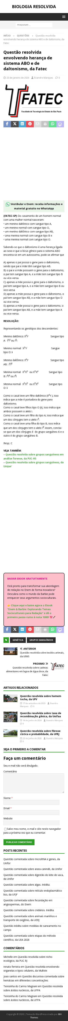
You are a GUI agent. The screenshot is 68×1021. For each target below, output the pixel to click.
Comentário (10, 771)
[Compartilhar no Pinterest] (30, 124)
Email (6, 808)
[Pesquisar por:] (34, 24)
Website (8, 818)
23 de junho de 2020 (32, 738)
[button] (63, 16)
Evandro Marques (43, 77)
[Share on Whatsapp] (52, 124)
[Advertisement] (34, 166)
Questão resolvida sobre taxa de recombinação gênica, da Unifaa (40, 714)
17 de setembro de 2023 (34, 703)
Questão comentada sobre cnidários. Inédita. (28, 910)
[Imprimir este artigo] (45, 124)
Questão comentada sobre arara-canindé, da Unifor (32, 869)
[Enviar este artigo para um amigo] (37, 124)
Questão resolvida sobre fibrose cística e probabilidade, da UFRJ (40, 732)
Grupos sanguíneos (41, 640)
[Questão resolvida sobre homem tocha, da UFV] (10, 698)
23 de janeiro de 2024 (18, 77)
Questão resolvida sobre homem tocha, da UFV (40, 697)
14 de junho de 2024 (32, 720)
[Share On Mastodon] (60, 124)
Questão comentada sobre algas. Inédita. (26, 884)
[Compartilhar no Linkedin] (22, 124)
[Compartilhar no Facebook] (7, 124)
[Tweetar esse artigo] (14, 124)
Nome (7, 798)
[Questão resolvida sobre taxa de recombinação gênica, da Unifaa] (10, 717)
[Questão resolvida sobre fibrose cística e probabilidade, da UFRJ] (10, 733)
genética (18, 640)
